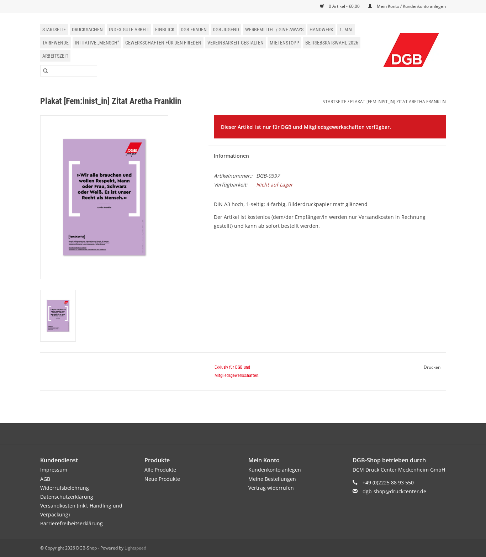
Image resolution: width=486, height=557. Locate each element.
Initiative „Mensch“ (97, 43)
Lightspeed (135, 548)
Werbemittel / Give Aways (274, 29)
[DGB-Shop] (411, 50)
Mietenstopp (284, 43)
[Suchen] (45, 71)
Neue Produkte (162, 478)
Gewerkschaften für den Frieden (163, 43)
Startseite (54, 29)
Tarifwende (55, 43)
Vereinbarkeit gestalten (235, 43)
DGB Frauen (194, 29)
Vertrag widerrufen (271, 487)
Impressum (53, 469)
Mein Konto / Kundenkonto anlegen (411, 6)
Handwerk (321, 29)
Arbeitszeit (55, 56)
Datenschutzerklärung (66, 496)
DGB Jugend (226, 29)
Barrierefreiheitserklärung (71, 523)
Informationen (231, 155)
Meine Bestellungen (272, 478)
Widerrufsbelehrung (64, 487)
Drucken (432, 367)
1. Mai (346, 29)
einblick (165, 29)
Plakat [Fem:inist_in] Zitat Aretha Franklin (398, 102)
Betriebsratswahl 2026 (331, 43)
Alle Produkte (160, 469)
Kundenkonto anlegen (274, 469)
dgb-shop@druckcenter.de (394, 491)
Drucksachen (87, 29)
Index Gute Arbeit (129, 29)
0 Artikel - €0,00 (344, 6)
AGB (45, 478)
